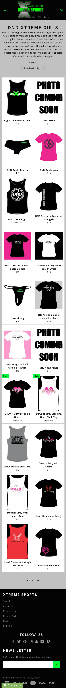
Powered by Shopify (31, 678)
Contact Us (13, 685)
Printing (7, 625)
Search (6, 601)
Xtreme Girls (10, 616)
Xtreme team (10, 611)
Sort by (33, 62)
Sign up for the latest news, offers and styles (27, 657)
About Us (8, 606)
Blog (5, 620)
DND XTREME (16, 678)
